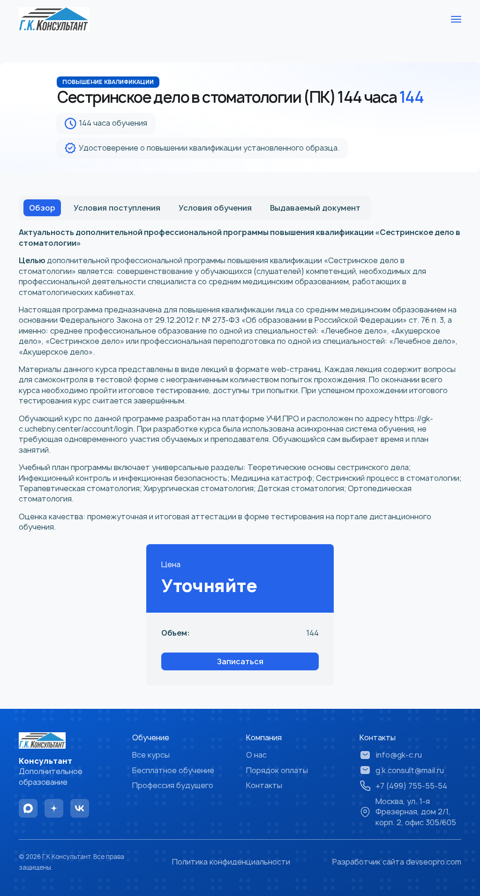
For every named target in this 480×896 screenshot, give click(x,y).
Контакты (264, 785)
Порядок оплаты (277, 770)
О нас (256, 755)
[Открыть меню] (456, 19)
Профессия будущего (172, 785)
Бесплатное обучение (173, 770)
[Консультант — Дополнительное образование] (54, 19)
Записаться (240, 661)
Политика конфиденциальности (231, 862)
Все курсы (151, 755)
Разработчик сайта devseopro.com (396, 862)
